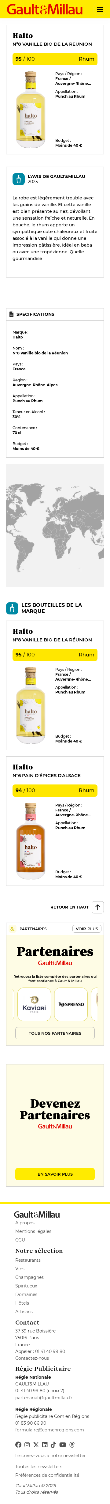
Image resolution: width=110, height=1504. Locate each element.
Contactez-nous (32, 1358)
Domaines (26, 1294)
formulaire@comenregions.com (49, 1430)
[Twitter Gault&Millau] (36, 1444)
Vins (19, 1269)
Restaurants (28, 1260)
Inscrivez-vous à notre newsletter (50, 1455)
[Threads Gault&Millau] (72, 1444)
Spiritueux (26, 1286)
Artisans (24, 1311)
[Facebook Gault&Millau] (18, 1444)
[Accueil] (45, 9)
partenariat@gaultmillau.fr (43, 1397)
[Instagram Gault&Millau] (27, 1444)
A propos (25, 1223)
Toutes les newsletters (38, 1466)
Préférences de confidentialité (47, 1475)
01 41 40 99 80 (50, 1351)
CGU (20, 1240)
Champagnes (29, 1277)
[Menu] (100, 9)
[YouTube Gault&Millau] (62, 1444)
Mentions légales (33, 1231)
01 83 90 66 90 (30, 1423)
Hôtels (22, 1303)
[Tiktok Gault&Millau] (53, 1444)
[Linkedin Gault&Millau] (45, 1444)
